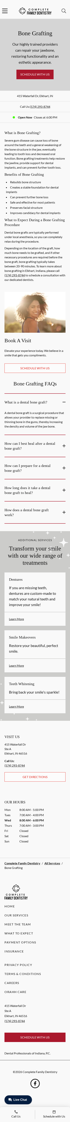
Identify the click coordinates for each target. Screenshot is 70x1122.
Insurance (14, 951)
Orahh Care (15, 992)
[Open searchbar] (64, 11)
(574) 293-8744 (40, 106)
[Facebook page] (35, 1083)
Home (9, 906)
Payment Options (20, 942)
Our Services (16, 915)
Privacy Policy (18, 965)
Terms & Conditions (22, 974)
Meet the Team (17, 924)
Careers (11, 983)
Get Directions (35, 777)
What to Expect (18, 933)
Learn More (16, 619)
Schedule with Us (35, 74)
